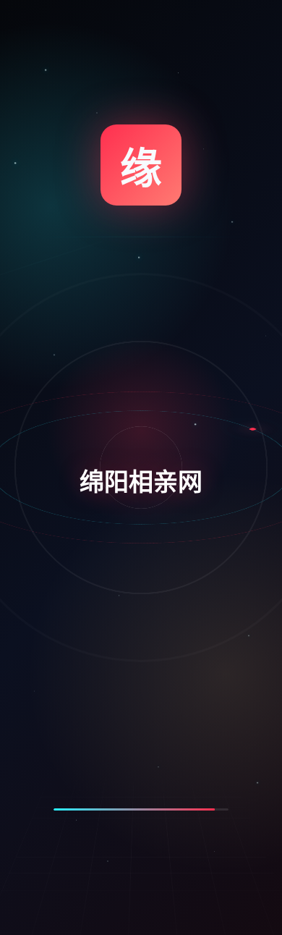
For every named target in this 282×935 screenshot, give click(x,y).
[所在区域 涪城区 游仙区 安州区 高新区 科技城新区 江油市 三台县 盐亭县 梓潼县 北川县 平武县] (142, 804)
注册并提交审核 (143, 862)
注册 (87, 396)
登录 (198, 396)
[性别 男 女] (142, 600)
